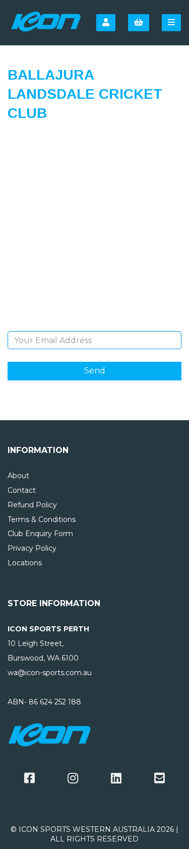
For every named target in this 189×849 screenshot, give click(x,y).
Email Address (94, 323)
